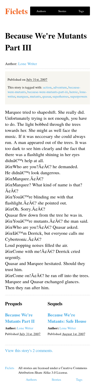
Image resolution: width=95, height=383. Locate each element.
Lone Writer (27, 63)
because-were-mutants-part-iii (47, 92)
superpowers (78, 96)
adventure (60, 87)
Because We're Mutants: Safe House (67, 318)
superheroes (60, 96)
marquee (22, 96)
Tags (81, 11)
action (47, 87)
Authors (41, 11)
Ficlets (16, 11)
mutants (35, 96)
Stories (62, 11)
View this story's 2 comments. (29, 350)
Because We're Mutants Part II (20, 318)
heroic (73, 92)
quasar (46, 96)
